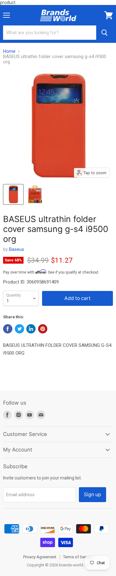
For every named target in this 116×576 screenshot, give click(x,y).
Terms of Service (78, 557)
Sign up (92, 494)
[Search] (104, 32)
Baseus (16, 249)
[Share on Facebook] (7, 328)
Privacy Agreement (39, 557)
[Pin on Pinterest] (42, 328)
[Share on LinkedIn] (31, 328)
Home (9, 51)
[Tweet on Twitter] (19, 328)
